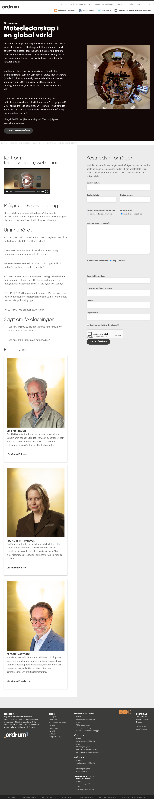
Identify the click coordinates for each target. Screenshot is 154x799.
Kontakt (129, 4)
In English (52, 717)
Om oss (64, 4)
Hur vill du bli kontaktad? (98, 261)
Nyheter (52, 725)
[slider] (25, 191)
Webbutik (52, 734)
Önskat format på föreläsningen (101, 210)
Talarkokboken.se (85, 797)
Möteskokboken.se (107, 797)
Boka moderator (87, 750)
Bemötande (79, 757)
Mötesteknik (80, 736)
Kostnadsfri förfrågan (18, 130)
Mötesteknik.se (49, 797)
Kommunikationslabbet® (104, 4)
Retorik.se (13, 797)
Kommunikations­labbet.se (134, 797)
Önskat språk (126, 210)
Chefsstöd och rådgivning (85, 789)
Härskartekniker (81, 771)
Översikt (78, 716)
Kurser (78, 722)
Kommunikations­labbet (57, 722)
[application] (27, 181)
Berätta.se (66, 797)
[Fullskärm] (46, 191)
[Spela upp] (7, 191)
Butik (120, 4)
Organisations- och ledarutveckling (84, 777)
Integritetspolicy (55, 737)
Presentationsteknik (84, 714)
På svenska (53, 720)
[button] (27, 181)
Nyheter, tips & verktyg (80, 4)
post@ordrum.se (142, 729)
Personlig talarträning (83, 728)
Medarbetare (53, 728)
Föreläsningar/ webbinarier (85, 719)
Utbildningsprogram (83, 725)
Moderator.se (29, 797)
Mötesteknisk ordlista (89, 752)
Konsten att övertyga (87, 731)
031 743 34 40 (141, 726)
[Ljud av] (42, 191)
